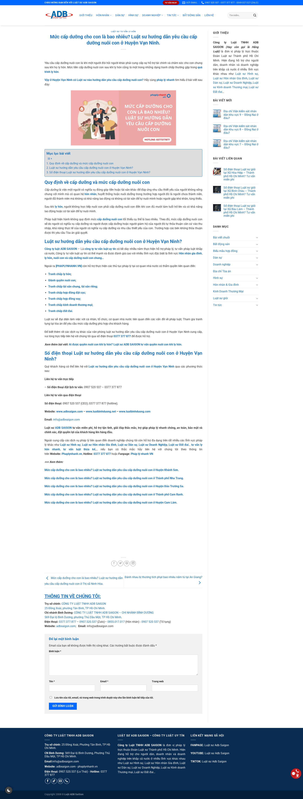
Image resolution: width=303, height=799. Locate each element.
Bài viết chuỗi (221, 237)
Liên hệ (209, 15)
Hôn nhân (102, 15)
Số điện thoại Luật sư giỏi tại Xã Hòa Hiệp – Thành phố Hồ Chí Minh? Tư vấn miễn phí (239, 174)
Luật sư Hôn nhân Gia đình (230, 78)
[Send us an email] (60, 781)
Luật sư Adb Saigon (216, 745)
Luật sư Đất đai (143, 772)
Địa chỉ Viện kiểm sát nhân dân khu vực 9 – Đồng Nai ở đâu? (241, 115)
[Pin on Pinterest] (127, 563)
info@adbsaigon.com (66, 419)
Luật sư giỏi (220, 298)
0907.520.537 (88, 621)
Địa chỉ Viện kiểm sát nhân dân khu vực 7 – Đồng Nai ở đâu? (241, 144)
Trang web (158, 681)
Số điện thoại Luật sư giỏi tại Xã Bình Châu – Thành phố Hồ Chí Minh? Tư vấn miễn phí (240, 192)
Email (104, 681)
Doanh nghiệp (151, 15)
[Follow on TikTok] (54, 781)
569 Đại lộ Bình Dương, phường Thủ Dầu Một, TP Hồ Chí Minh (83, 617)
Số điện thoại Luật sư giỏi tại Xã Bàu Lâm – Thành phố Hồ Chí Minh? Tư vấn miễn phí (239, 211)
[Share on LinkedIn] (133, 563)
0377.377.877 (67, 621)
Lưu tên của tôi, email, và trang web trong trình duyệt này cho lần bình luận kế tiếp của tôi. (104, 697)
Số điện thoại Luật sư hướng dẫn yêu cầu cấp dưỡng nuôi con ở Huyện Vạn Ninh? (99, 172)
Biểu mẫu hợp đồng (225, 251)
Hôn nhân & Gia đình (226, 284)
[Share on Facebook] (114, 563)
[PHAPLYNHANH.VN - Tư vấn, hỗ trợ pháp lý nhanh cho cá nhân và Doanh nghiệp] (59, 15)
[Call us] (67, 781)
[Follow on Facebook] (48, 781)
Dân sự (119, 15)
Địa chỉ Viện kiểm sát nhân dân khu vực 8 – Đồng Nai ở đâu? (241, 129)
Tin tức (171, 15)
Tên (52, 681)
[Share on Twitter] (120, 563)
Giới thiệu (85, 15)
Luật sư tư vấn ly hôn (123, 31)
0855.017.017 (116, 621)
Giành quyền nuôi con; (62, 280)
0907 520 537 (150, 621)
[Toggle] (257, 237)
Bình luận (55, 651)
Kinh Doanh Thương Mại (228, 291)
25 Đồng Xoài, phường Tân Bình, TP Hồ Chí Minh (75, 608)
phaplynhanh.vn (88, 766)
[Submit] (255, 15)
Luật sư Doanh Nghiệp (237, 83)
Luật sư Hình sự (246, 74)
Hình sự (133, 15)
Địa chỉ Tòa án (222, 271)
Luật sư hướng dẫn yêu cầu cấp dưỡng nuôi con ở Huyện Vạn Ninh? (91, 167)
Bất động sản (191, 15)
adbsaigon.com (66, 626)
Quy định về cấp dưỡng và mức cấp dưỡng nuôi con (81, 163)
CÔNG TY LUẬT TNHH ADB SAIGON (84, 603)
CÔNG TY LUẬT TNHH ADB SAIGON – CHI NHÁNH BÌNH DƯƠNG (114, 612)
